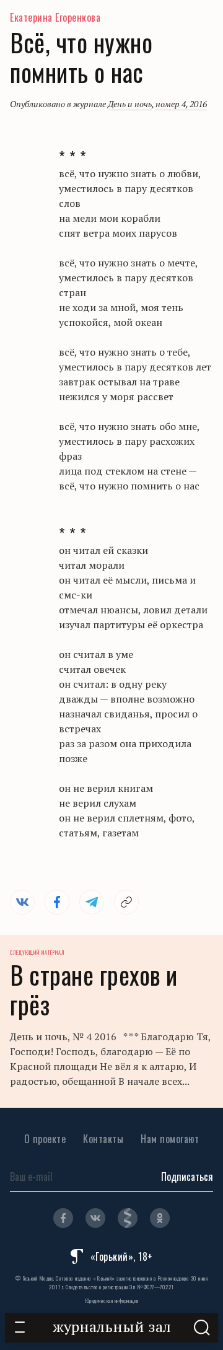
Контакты (103, 1138)
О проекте (45, 1138)
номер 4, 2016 (181, 104)
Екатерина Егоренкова (55, 17)
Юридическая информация (112, 1300)
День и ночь (130, 104)
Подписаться (187, 1176)
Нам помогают (170, 1138)
